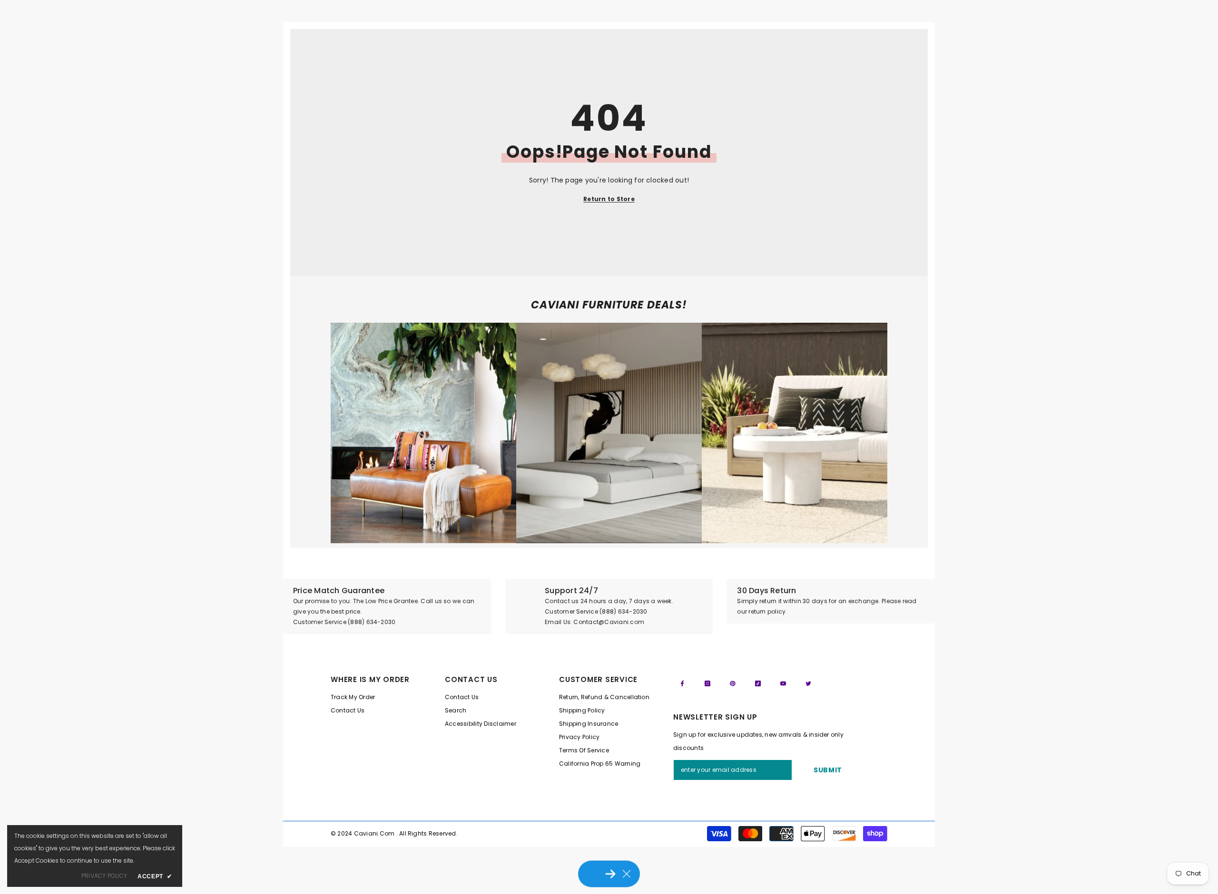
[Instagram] (707, 683)
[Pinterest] (733, 683)
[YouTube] (783, 683)
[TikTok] (758, 683)
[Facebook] (682, 683)
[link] (423, 433)
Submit (828, 770)
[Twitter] (808, 683)
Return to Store (609, 199)
